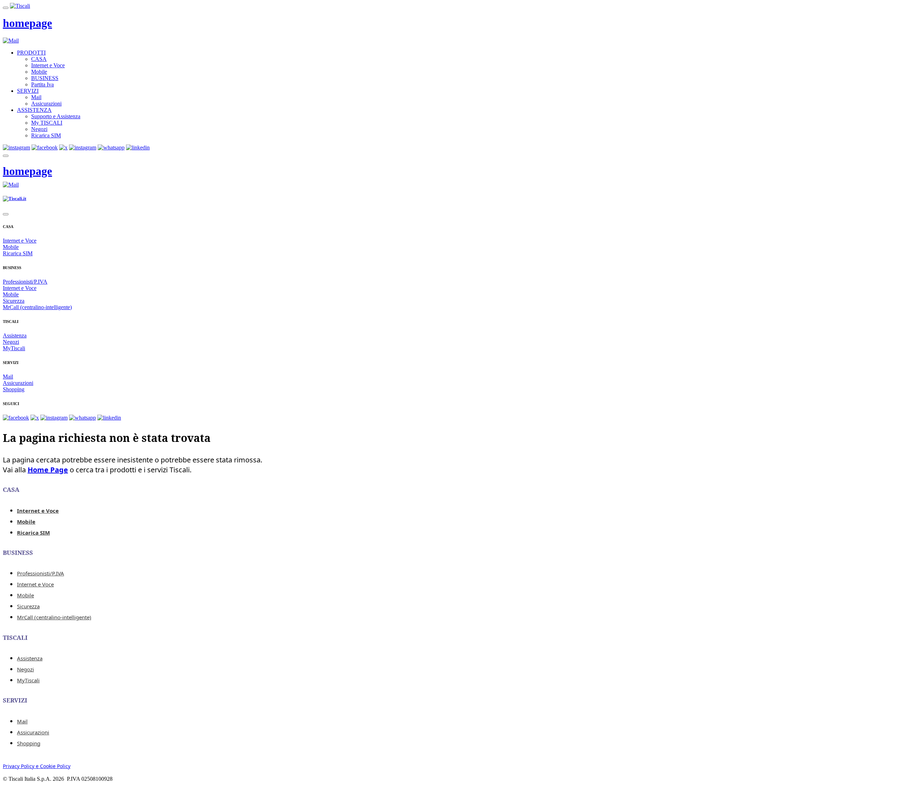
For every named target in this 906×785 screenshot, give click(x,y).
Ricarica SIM (46, 135)
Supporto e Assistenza (55, 116)
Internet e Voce (48, 65)
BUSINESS (44, 78)
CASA (39, 59)
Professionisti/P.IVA (25, 282)
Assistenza (15, 335)
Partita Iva (42, 84)
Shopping (13, 389)
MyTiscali (14, 348)
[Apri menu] (5, 8)
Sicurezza (13, 301)
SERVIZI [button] (28, 91)
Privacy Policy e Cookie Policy (36, 766)
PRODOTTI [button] (31, 53)
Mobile (39, 72)
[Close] (5, 214)
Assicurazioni (46, 104)
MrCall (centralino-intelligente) (37, 307)
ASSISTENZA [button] (34, 110)
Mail (36, 97)
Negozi (39, 129)
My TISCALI (46, 123)
